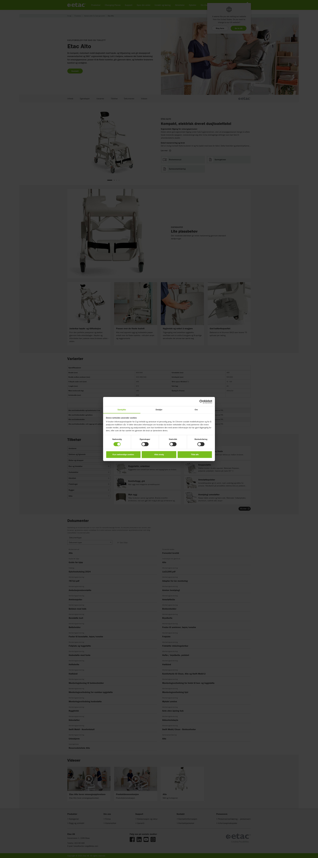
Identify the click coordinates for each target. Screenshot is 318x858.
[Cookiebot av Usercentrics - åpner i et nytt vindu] (201, 401)
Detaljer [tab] (159, 410)
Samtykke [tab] (122, 410)
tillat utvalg (159, 454)
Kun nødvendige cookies (123, 454)
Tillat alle (195, 454)
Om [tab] (196, 410)
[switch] (145, 444)
